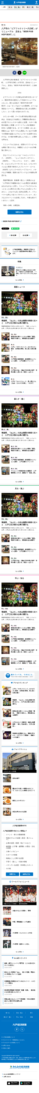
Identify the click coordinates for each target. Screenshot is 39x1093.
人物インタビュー (12, 851)
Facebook (17, 1029)
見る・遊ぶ (17, 7)
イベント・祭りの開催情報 (15, 834)
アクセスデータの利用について (11, 1042)
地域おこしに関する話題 (15, 858)
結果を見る (26, 874)
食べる (10, 7)
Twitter (22, 1029)
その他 (8, 868)
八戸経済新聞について (9, 1037)
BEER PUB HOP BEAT (11, 221)
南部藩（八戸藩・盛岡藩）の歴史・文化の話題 (20, 847)
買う (23, 7)
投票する (13, 874)
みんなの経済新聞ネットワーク (19, 1067)
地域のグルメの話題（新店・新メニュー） (19, 838)
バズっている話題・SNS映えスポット (19, 865)
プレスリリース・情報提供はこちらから (13, 1040)
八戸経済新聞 (20, 2)
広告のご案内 (6, 1048)
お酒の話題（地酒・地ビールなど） (19, 843)
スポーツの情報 (11, 855)
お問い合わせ (6, 1045)
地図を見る (20, 212)
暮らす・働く (30, 7)
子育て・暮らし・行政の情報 (16, 862)
